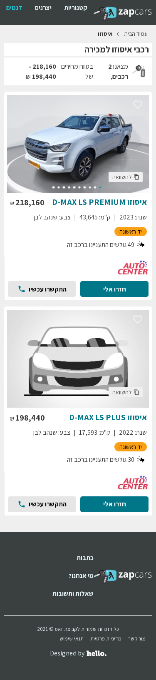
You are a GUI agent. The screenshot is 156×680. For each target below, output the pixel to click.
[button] (126, 177)
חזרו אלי (114, 289)
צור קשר (136, 638)
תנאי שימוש (71, 638)
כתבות (85, 557)
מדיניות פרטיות (105, 638)
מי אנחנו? (81, 575)
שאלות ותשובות (73, 593)
